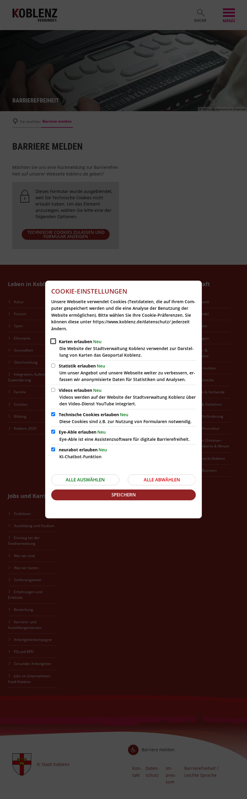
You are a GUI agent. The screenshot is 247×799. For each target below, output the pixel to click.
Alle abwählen (162, 480)
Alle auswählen (85, 480)
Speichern (123, 495)
